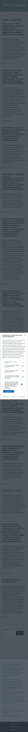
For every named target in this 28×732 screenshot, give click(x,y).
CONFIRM (8, 391)
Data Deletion (5, 396)
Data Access (14, 396)
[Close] (25, 335)
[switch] (22, 366)
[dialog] (14, 366)
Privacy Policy (22, 396)
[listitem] (14, 362)
